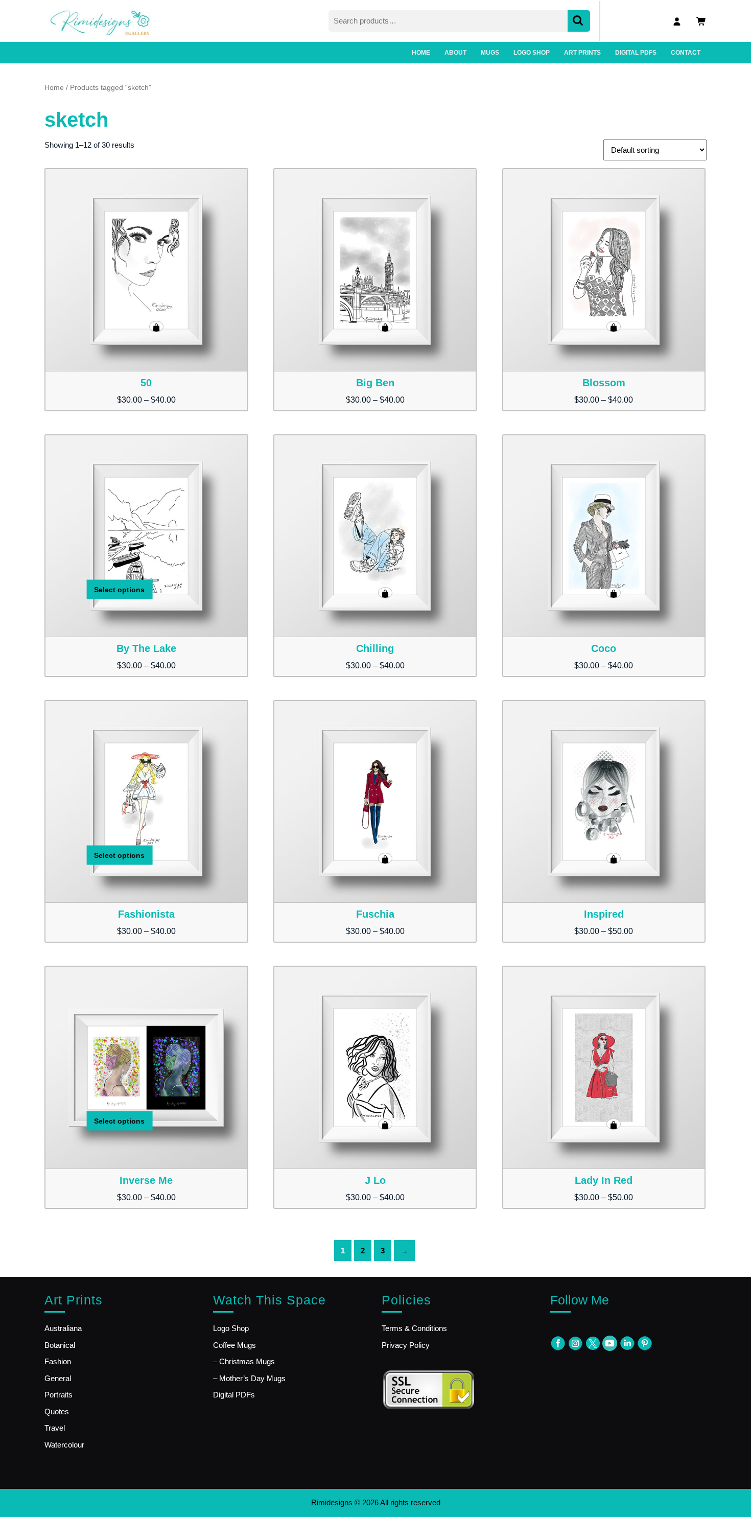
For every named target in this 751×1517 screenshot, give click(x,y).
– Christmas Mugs (244, 1361)
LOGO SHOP (531, 52)
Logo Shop (231, 1328)
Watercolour (64, 1444)
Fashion (57, 1361)
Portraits (58, 1394)
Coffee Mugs (234, 1345)
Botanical (59, 1345)
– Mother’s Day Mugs (249, 1378)
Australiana (63, 1328)
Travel (54, 1427)
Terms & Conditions (414, 1328)
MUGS (490, 52)
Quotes (56, 1411)
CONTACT (685, 52)
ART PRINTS (582, 52)
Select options (156, 326)
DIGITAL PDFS (635, 52)
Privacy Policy (406, 1345)
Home (54, 87)
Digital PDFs (234, 1394)
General (57, 1378)
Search (579, 21)
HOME (421, 52)
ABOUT (455, 52)
